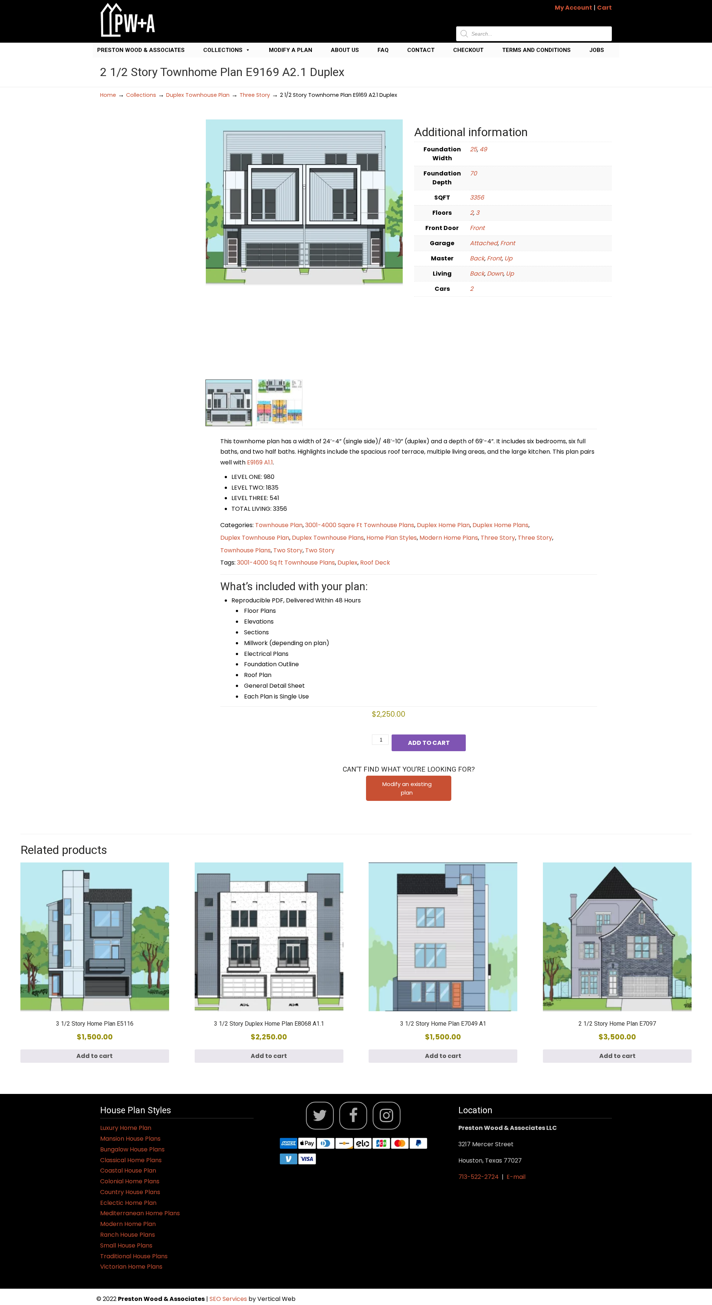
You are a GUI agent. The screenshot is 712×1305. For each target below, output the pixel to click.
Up (508, 258)
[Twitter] (320, 1116)
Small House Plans (126, 1245)
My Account (573, 7)
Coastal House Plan (128, 1170)
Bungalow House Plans (132, 1149)
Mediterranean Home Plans (140, 1213)
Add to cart (429, 743)
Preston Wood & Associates (141, 50)
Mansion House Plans (130, 1138)
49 (483, 149)
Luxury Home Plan (125, 1128)
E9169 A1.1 (260, 462)
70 (473, 173)
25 (473, 149)
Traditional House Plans (134, 1256)
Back (477, 258)
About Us (345, 50)
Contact (421, 50)
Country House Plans (130, 1192)
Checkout (468, 50)
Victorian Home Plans (131, 1266)
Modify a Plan (290, 50)
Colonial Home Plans (129, 1181)
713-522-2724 (478, 1177)
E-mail (516, 1177)
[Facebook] (353, 1116)
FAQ (383, 50)
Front (477, 228)
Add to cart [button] (94, 1056)
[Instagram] (386, 1116)
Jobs (596, 50)
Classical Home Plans (131, 1160)
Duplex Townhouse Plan (198, 95)
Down (495, 273)
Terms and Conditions (536, 50)
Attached (484, 243)
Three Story (255, 95)
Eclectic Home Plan (128, 1203)
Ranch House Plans (127, 1234)
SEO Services (229, 1299)
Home (108, 95)
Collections (223, 50)
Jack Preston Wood (128, 19)
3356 (477, 197)
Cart (604, 7)
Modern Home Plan (128, 1224)
